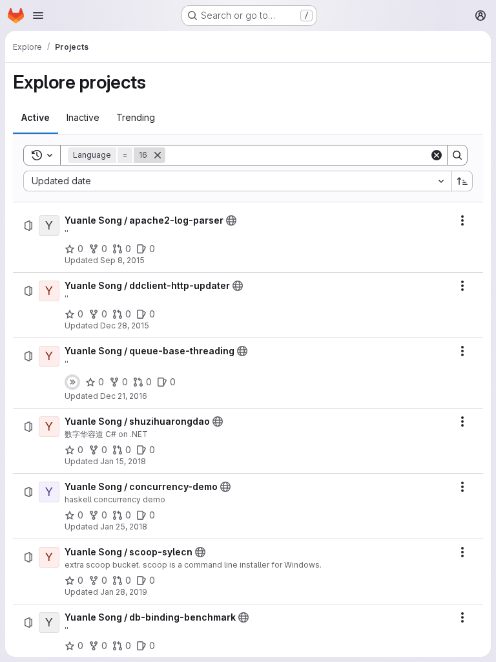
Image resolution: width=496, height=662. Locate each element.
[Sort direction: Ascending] (462, 181)
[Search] (457, 155)
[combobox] (237, 181)
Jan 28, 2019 (123, 592)
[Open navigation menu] (38, 15)
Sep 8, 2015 (122, 260)
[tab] (35, 117)
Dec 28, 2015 (124, 325)
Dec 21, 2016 (123, 396)
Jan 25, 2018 (123, 526)
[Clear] (436, 155)
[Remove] (157, 155)
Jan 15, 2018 (123, 461)
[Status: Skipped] (72, 382)
